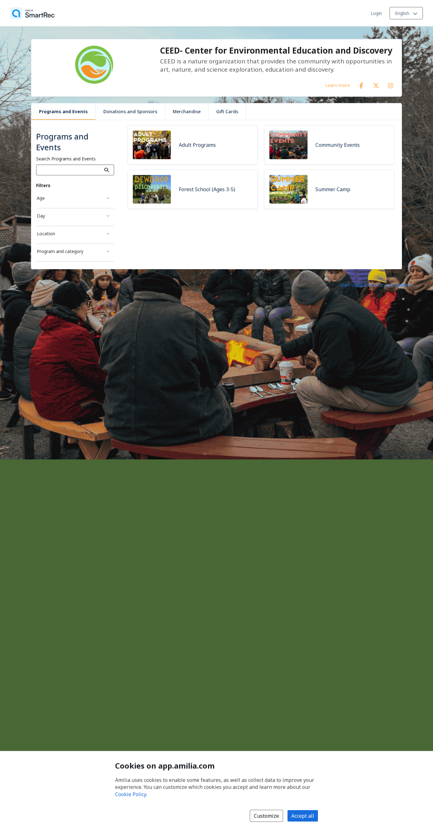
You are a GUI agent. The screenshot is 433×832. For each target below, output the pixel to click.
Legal (183, 285)
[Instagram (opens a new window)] (390, 84)
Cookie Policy (130, 794)
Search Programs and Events (66, 159)
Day (41, 216)
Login (376, 13)
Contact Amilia (157, 285)
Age (41, 198)
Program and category (60, 251)
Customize (266, 815)
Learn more (337, 85)
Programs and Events (63, 111)
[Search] (106, 170)
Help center (124, 285)
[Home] (32, 13)
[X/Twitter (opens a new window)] (376, 84)
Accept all (302, 815)
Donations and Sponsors (130, 111)
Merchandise (187, 111)
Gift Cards (227, 111)
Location (46, 234)
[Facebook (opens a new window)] (361, 84)
